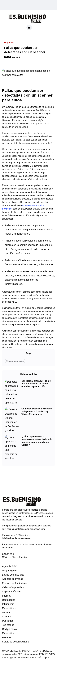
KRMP (22, 651)
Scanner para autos (15, 361)
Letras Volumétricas (13, 574)
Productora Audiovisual (15, 583)
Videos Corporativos (13, 587)
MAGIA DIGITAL (10, 651)
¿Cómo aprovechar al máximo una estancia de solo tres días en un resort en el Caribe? (36, 440)
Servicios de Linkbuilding (15, 641)
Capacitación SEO (12, 591)
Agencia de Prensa (12, 579)
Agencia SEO (9, 566)
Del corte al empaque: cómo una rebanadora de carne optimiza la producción (36, 384)
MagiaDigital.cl (10, 570)
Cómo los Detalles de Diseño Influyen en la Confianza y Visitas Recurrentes (36, 411)
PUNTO (30, 651)
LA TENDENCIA (43, 651)
